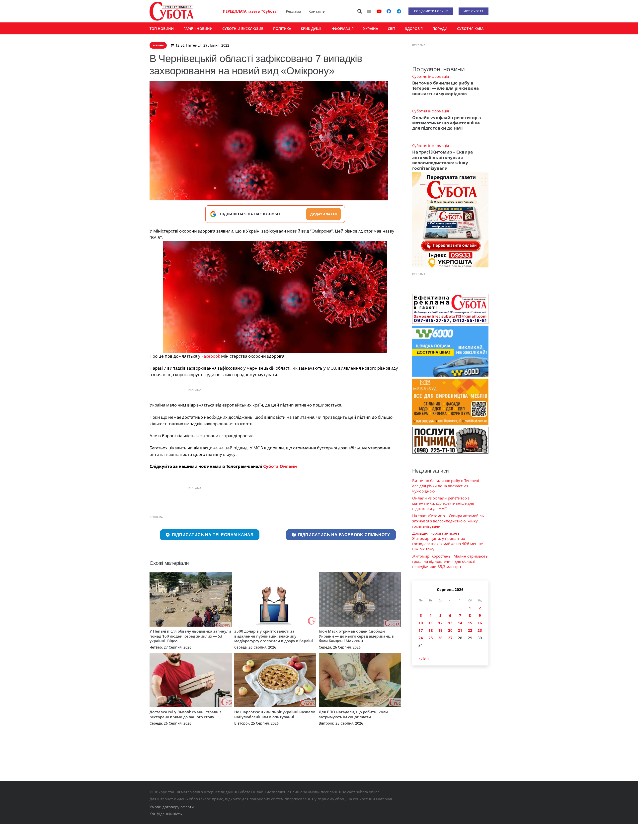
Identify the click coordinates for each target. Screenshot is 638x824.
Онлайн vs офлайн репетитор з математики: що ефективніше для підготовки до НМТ (446, 123)
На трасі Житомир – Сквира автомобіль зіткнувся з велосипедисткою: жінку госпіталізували (442, 160)
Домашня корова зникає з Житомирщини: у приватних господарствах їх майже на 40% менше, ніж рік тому (448, 541)
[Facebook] (388, 11)
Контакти (317, 11)
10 (420, 622)
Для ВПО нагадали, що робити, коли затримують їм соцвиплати (353, 714)
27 (450, 637)
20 (450, 630)
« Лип (423, 658)
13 (450, 622)
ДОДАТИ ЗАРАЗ (323, 214)
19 (440, 630)
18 (430, 630)
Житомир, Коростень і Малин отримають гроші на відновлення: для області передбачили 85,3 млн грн (450, 561)
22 (470, 630)
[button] (360, 11)
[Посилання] (171, 11)
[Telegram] (398, 11)
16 (480, 622)
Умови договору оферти (172, 806)
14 (460, 622)
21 (460, 630)
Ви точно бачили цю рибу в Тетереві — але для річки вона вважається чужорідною (445, 88)
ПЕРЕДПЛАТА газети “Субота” (250, 11)
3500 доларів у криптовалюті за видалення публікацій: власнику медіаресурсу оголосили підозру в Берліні (273, 636)
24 (420, 637)
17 (420, 630)
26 (440, 637)
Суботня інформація (430, 76)
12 (440, 622)
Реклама (293, 11)
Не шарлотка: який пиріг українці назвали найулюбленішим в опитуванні (274, 714)
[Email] (369, 11)
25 (430, 637)
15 (470, 622)
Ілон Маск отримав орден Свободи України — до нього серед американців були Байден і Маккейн (356, 636)
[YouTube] (379, 11)
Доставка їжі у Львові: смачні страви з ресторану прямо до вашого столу (186, 714)
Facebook (210, 356)
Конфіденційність (166, 813)
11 (430, 622)
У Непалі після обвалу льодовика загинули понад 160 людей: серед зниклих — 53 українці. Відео (190, 636)
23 (480, 630)
